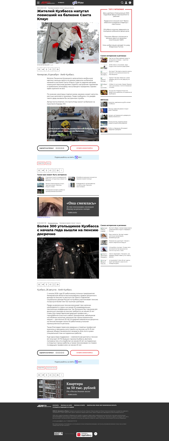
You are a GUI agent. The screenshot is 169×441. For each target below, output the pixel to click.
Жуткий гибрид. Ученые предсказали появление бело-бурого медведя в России (120, 229)
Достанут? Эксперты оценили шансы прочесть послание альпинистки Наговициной (120, 73)
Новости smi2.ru (43, 217)
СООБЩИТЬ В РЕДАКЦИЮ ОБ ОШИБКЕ (63, 407)
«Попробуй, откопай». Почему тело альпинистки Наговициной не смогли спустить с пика (120, 249)
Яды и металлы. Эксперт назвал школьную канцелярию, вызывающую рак (118, 236)
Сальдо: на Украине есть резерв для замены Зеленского (119, 116)
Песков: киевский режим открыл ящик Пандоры (118, 109)
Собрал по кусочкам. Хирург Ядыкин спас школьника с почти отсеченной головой (120, 85)
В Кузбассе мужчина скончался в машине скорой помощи (86, 178)
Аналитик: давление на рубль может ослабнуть (119, 103)
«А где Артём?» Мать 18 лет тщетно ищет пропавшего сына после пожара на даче (119, 262)
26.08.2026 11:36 (41, 223)
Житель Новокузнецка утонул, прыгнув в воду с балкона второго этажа (55, 185)
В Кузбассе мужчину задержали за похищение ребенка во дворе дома (116, 30)
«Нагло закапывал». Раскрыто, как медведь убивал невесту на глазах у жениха (120, 255)
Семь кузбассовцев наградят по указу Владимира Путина (116, 46)
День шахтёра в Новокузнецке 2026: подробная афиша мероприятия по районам (116, 14)
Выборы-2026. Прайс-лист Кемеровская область (101, 405)
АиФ (51, 65)
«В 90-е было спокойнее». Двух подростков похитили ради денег (119, 65)
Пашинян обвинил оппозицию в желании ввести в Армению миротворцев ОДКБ (116, 38)
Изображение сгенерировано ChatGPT (49, 280)
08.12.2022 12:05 (41, 8)
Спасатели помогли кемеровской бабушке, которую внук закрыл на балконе (72, 129)
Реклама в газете (79, 405)
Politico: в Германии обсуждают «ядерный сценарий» (118, 129)
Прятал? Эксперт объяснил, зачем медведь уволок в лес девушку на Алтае (119, 79)
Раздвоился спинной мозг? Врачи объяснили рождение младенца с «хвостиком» (116, 22)
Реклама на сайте (66, 405)
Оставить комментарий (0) (84, 148)
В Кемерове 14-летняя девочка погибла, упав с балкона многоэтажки (85, 185)
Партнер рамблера (69, 433)
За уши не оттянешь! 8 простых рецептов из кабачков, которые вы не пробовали (120, 92)
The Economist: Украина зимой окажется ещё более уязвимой (117, 122)
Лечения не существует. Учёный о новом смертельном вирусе (119, 241)
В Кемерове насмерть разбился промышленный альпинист (55, 190)
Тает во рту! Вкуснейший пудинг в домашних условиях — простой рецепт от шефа (119, 60)
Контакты (56, 405)
